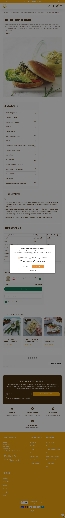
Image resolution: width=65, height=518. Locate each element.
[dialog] (32, 259)
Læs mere (36, 254)
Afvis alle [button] (26, 266)
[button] (32, 270)
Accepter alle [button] (38, 266)
